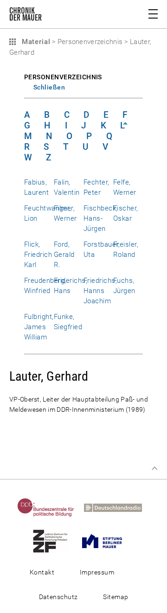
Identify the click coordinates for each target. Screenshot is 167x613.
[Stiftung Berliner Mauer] (105, 541)
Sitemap (115, 596)
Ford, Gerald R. (64, 254)
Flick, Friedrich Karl (38, 254)
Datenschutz (58, 596)
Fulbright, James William (39, 327)
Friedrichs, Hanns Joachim (100, 290)
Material (34, 42)
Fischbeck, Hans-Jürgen (101, 218)
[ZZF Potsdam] (54, 541)
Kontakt (42, 572)
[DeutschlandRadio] (116, 507)
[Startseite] (25, 16)
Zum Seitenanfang (154, 468)
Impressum (97, 572)
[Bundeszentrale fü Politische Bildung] (50, 507)
